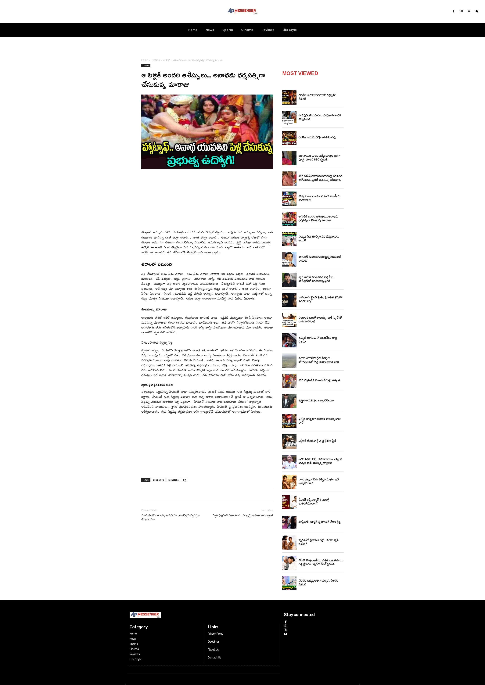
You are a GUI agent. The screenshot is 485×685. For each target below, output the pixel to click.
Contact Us (214, 657)
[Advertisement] (207, 200)
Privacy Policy (215, 633)
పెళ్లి (184, 479)
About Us (213, 649)
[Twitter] (469, 11)
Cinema (156, 60)
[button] (476, 11)
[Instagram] (461, 11)
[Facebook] (453, 11)
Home (144, 60)
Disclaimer (213, 641)
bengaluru (158, 479)
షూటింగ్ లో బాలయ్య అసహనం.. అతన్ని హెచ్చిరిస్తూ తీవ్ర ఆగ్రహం (170, 517)
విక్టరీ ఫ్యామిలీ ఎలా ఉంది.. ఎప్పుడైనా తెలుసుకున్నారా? (243, 515)
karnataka (173, 479)
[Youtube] (285, 633)
